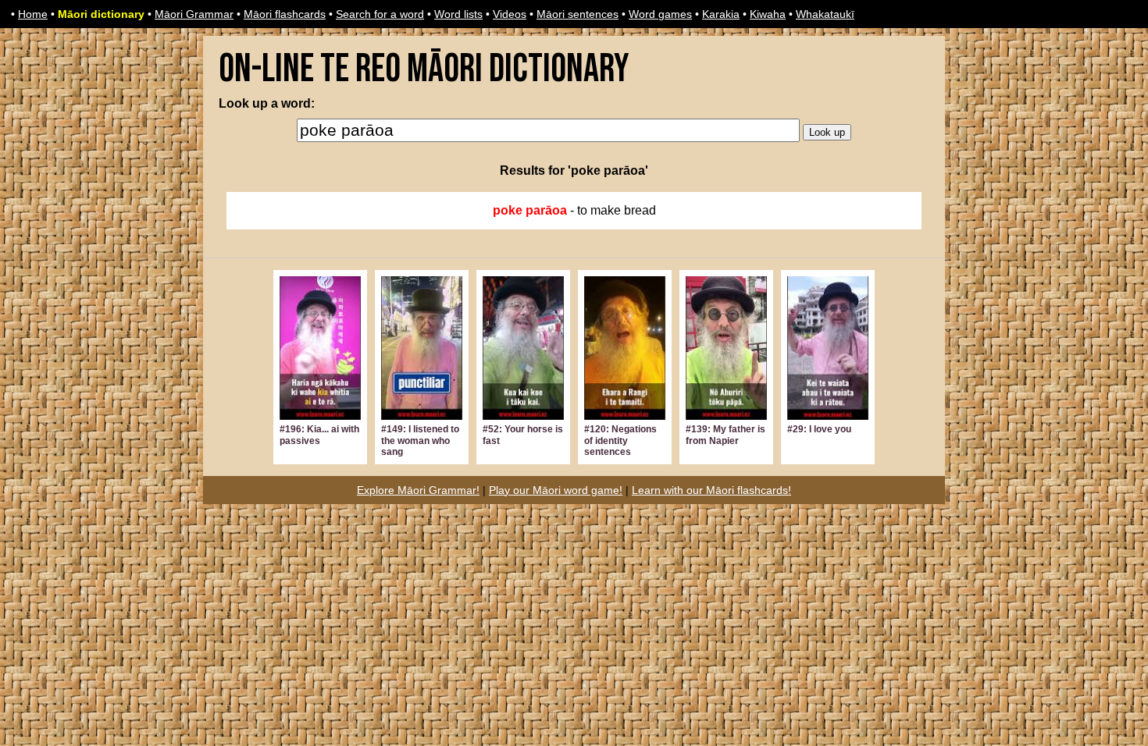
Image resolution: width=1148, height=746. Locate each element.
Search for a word (380, 14)
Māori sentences (578, 14)
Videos (509, 14)
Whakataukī (825, 14)
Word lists (458, 14)
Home (33, 14)
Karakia (721, 14)
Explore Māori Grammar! (418, 490)
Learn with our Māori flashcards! (711, 490)
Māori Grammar (194, 14)
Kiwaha (768, 14)
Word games (660, 14)
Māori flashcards (285, 14)
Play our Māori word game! (555, 490)
